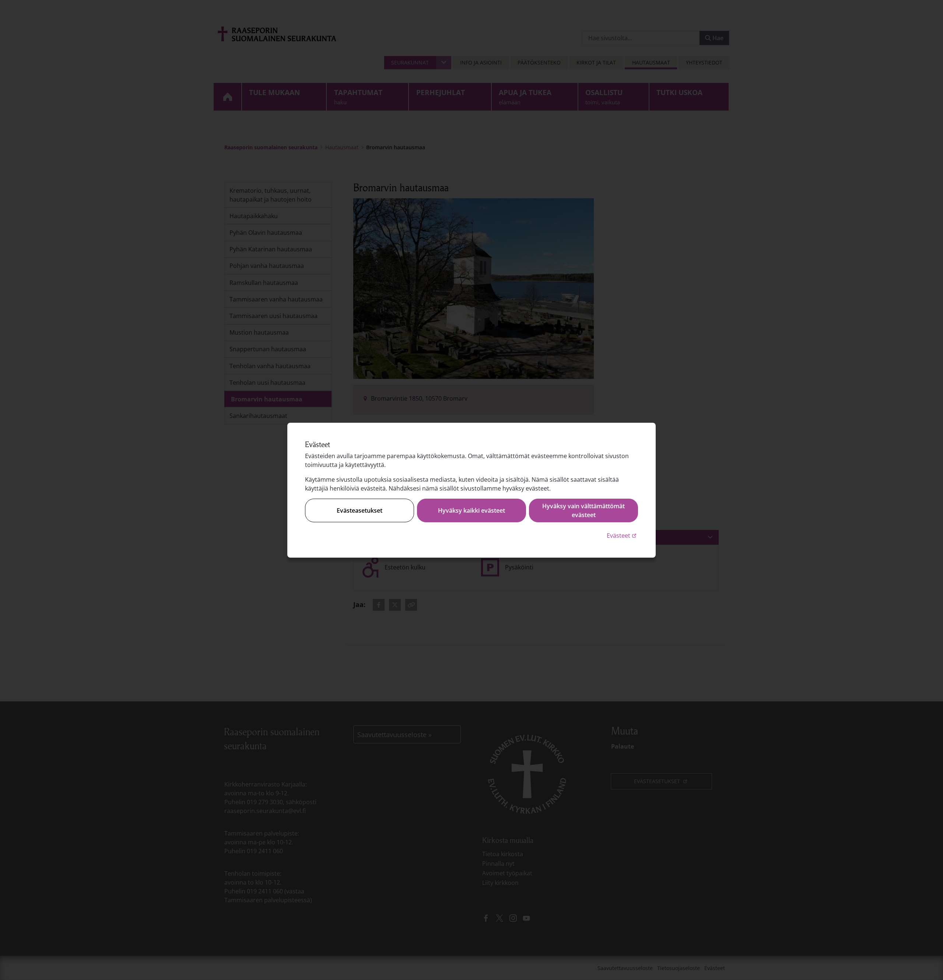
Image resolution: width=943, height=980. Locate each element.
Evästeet (622, 535)
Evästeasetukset (359, 510)
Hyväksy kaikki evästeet (471, 510)
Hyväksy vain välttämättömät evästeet (583, 510)
